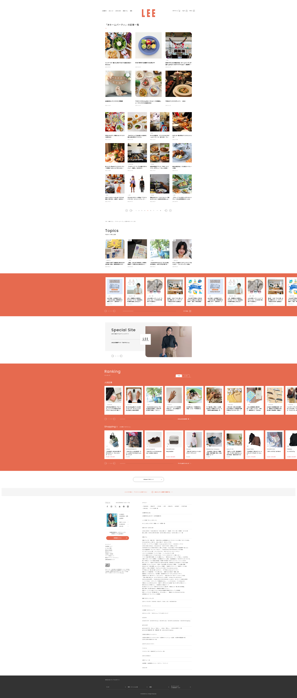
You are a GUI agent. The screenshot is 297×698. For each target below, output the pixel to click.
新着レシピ (156, 523)
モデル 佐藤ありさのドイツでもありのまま (151, 555)
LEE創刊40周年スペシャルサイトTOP (150, 637)
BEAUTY (153, 506)
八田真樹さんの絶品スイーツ (162, 584)
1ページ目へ (126, 210)
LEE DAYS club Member (173, 620)
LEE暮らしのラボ (173, 546)
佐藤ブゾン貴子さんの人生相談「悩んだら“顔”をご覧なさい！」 (172, 583)
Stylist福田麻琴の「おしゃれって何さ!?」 (151, 549)
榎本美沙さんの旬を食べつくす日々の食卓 (178, 562)
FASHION (145, 506)
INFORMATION (173, 601)
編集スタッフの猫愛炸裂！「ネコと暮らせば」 (152, 571)
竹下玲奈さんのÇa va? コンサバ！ (171, 570)
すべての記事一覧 (154, 508)
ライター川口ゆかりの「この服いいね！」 (171, 555)
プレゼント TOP (145, 651)
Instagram (111, 506)
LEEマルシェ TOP (146, 613)
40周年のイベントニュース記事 (167, 637)
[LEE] (148, 13)
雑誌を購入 (121, 526)
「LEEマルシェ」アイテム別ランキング (159, 613)
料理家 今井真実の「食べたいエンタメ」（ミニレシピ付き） (173, 560)
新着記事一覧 (158, 630)
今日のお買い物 (154, 531)
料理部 (180, 531)
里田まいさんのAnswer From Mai (177, 592)
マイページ (165, 663)
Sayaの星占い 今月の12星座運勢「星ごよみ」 (178, 547)
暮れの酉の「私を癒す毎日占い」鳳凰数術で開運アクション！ (156, 588)
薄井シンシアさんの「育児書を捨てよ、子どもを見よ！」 (155, 592)
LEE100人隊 (118, 11)
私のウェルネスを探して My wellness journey (167, 568)
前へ (131, 210)
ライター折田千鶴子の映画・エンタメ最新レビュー (153, 557)
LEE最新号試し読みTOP (147, 516)
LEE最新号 (104, 11)
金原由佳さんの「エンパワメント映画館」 (151, 594)
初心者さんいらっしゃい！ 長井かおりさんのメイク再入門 (155, 586)
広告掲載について (108, 546)
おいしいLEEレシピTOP (147, 523)
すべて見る (185, 311)
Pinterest (124, 506)
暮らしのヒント (145, 562)
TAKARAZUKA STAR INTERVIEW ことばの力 (164, 579)
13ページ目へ (170, 210)
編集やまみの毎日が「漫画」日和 (171, 571)
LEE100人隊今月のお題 (154, 532)
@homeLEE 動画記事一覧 (148, 630)
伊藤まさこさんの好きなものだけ (149, 583)
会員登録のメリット (152, 663)
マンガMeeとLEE (181, 581)
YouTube (119, 506)
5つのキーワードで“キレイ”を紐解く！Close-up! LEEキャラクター (157, 544)
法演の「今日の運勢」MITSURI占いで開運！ (167, 564)
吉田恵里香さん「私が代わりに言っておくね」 (180, 559)
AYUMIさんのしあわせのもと (175, 577)
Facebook (107, 506)
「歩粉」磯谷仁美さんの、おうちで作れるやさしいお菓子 (155, 577)
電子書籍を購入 (122, 524)
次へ (166, 210)
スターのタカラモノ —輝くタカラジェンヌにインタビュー (167, 551)
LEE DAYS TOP (145, 620)
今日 (179, 376)
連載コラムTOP (145, 540)
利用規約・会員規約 (109, 554)
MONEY (177, 506)
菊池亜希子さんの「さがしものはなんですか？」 (171, 573)
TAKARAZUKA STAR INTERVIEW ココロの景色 (172, 549)
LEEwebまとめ (157, 546)
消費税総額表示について (110, 559)
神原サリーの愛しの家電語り (148, 568)
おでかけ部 (185, 531)
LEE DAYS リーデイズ (178, 544)
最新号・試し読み (122, 522)
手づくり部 (174, 531)
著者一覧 (152, 540)
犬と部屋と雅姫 (181, 564)
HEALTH (170, 506)
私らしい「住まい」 (155, 628)
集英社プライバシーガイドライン (112, 557)
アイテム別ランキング (183, 463)
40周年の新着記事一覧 (180, 637)
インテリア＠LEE (146, 581)
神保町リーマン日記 (182, 566)
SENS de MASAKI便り (147, 579)
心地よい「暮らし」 (165, 628)
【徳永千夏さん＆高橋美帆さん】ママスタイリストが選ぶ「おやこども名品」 (173, 540)
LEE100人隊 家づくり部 (177, 628)
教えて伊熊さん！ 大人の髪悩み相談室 (150, 560)
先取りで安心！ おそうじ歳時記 (149, 559)
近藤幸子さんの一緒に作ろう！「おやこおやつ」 (153, 575)
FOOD (159, 506)
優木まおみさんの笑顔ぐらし (148, 584)
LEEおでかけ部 (165, 546)
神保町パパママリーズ (171, 566)
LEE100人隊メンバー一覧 (177, 532)
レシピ (186, 376)
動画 (131, 11)
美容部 (169, 531)
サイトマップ (108, 544)
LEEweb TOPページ (148, 479)
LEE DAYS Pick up (154, 620)
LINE (128, 506)
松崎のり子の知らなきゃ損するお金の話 (159, 562)
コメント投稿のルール (109, 555)
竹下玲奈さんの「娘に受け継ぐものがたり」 (152, 570)
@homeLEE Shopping (167, 630)
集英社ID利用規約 (108, 550)
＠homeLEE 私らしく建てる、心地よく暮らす (152, 542)
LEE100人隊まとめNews (165, 532)
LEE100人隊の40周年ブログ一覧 (149, 639)
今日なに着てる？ (163, 531)
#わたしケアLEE (167, 542)
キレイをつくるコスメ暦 (147, 551)
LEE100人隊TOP (145, 531)
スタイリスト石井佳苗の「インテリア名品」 (152, 553)
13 (160, 210)
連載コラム (125, 11)
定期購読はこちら (118, 538)
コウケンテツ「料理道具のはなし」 (159, 581)
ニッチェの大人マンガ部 (168, 553)
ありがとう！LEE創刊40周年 (181, 579)
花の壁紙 (158, 573)
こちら (122, 572)
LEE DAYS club (163, 620)
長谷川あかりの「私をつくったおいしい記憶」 (175, 575)
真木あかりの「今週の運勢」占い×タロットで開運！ (153, 566)
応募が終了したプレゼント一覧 (157, 651)
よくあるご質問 (108, 548)
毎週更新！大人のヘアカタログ (149, 564)
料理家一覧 (162, 523)
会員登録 (144, 663)
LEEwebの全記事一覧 (183, 419)
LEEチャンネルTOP (146, 601)
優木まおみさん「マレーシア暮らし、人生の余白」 (177, 557)
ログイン (160, 663)
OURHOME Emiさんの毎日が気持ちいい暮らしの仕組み (154, 547)
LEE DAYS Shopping (185, 620)
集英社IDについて (108, 552)
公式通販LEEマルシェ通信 (163, 559)
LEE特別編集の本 (157, 516)
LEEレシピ (111, 11)
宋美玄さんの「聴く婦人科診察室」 (177, 586)
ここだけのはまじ (172, 581)
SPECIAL (145, 508)
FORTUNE (184, 506)
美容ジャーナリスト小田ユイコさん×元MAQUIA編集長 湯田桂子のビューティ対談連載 (161, 590)
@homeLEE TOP (146, 628)
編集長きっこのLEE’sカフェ (148, 573)
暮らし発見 (144, 532)
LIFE (165, 506)
